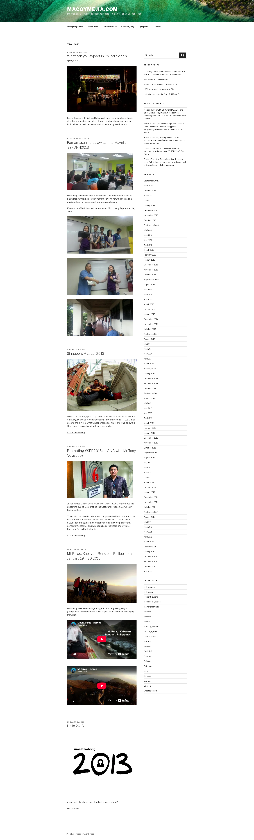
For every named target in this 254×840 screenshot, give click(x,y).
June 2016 (148, 235)
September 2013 (151, 393)
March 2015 (149, 304)
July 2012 (147, 462)
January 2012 (149, 492)
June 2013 (148, 408)
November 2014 (151, 324)
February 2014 (150, 368)
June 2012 (148, 467)
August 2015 (149, 284)
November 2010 (151, 561)
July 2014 (148, 344)
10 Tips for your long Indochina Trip (159, 89)
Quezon (147, 686)
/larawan (147, 612)
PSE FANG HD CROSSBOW (156, 79)
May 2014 (148, 354)
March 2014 (149, 364)
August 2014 (149, 339)
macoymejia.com (92, 9)
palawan (147, 681)
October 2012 (150, 448)
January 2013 (149, 433)
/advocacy (148, 592)
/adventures (108, 27)
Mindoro (147, 676)
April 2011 (148, 537)
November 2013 (151, 383)
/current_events (151, 597)
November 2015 (151, 270)
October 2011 (150, 507)
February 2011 (150, 547)
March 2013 (149, 423)
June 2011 (148, 527)
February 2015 (150, 309)
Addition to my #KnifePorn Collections (160, 84)
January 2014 (149, 373)
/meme (147, 621)
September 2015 (151, 279)
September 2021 (151, 181)
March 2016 (149, 250)
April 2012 (148, 477)
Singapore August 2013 (85, 353)
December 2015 (151, 265)
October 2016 (150, 220)
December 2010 (151, 556)
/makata (147, 617)
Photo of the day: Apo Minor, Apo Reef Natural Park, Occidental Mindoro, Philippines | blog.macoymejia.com (164, 126)
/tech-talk (93, 27)
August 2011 (149, 517)
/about (158, 27)
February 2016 (150, 255)
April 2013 (148, 418)
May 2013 (148, 413)
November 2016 (151, 215)
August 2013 (149, 398)
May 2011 (148, 532)
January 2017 (149, 205)
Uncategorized (150, 691)
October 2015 (150, 275)
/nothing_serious (151, 626)
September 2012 (151, 453)
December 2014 (151, 319)
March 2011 (149, 542)
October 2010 (150, 566)
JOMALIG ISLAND (152, 143)
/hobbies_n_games (152, 602)
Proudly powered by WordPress (80, 834)
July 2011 (147, 522)
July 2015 (148, 289)
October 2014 (150, 329)
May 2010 (148, 571)
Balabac (147, 661)
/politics (147, 641)
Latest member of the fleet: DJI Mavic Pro (162, 94)
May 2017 (148, 195)
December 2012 (151, 438)
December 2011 (151, 497)
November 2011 (151, 502)
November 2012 (151, 443)
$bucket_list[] (127, 27)
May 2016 (148, 240)
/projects (143, 27)
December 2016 (151, 210)
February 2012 (150, 487)
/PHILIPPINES (150, 636)
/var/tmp (147, 656)
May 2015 (148, 299)
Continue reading (76, 432)
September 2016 (151, 225)
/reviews (147, 646)
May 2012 (148, 472)
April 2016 (148, 245)
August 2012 (149, 458)
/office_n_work (150, 631)
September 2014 (151, 334)
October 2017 (150, 190)
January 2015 (149, 314)
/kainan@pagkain (151, 607)
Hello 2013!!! (76, 726)
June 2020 (148, 186)
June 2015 (148, 294)
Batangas (148, 666)
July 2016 (148, 230)
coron (146, 671)
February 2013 (150, 428)
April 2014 (148, 359)
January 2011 (149, 551)
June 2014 (148, 349)
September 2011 (151, 512)
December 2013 (151, 378)
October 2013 (150, 388)
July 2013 (147, 403)
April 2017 (148, 200)
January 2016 (149, 260)
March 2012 (149, 482)
